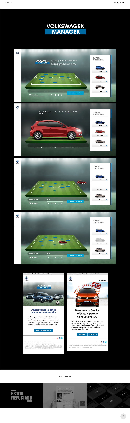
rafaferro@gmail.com (65, 418)
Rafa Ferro (8, 2)
